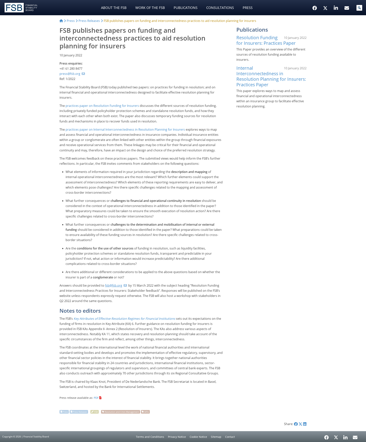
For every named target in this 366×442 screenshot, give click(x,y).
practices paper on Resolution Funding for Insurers (102, 106)
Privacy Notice (177, 437)
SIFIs (146, 411)
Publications (185, 7)
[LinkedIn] (345, 436)
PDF (96, 398)
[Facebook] (326, 436)
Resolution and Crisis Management (122, 411)
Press (248, 7)
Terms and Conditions (150, 437)
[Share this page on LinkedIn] (305, 424)
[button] (359, 8)
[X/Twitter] (326, 2)
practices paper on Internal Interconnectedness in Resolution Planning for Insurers (125, 129)
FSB (96, 411)
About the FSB (114, 7)
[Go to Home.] (61, 21)
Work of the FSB (150, 7)
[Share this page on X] (300, 424)
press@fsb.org (69, 74)
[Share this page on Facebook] (296, 424)
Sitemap (216, 437)
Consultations (220, 7)
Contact (230, 437)
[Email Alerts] (355, 437)
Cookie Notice (198, 437)
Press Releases (80, 411)
